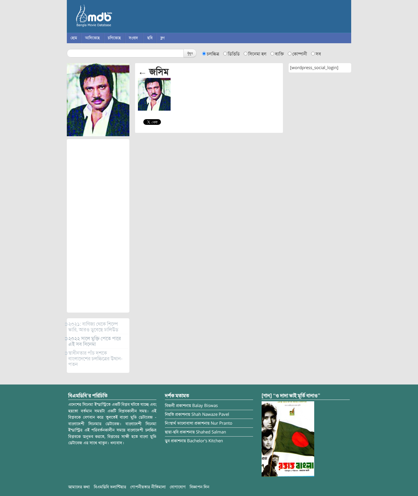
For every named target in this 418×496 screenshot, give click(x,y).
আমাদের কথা (79, 486)
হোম (74, 38)
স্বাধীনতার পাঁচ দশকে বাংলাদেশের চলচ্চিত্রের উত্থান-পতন (95, 358)
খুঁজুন (190, 53)
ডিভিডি (234, 54)
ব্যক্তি (279, 54)
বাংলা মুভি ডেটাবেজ (118, 17)
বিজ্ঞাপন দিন (199, 486)
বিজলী (170, 405)
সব (318, 54)
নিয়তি (169, 414)
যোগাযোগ (178, 486)
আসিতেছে (92, 38)
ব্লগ (162, 38)
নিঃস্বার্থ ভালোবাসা (179, 423)
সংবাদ (133, 38)
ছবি (149, 38)
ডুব (167, 440)
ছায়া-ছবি (172, 432)
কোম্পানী (299, 54)
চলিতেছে (114, 38)
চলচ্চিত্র (213, 54)
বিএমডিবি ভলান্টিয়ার (110, 486)
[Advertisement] (98, 225)
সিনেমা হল (257, 54)
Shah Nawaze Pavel (210, 414)
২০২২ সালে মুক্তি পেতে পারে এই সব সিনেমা (94, 341)
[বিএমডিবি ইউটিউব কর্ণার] (288, 438)
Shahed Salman (211, 432)
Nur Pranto (221, 423)
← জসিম (153, 71)
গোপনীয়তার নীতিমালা (148, 486)
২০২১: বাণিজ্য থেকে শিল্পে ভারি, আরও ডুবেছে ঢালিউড (93, 327)
